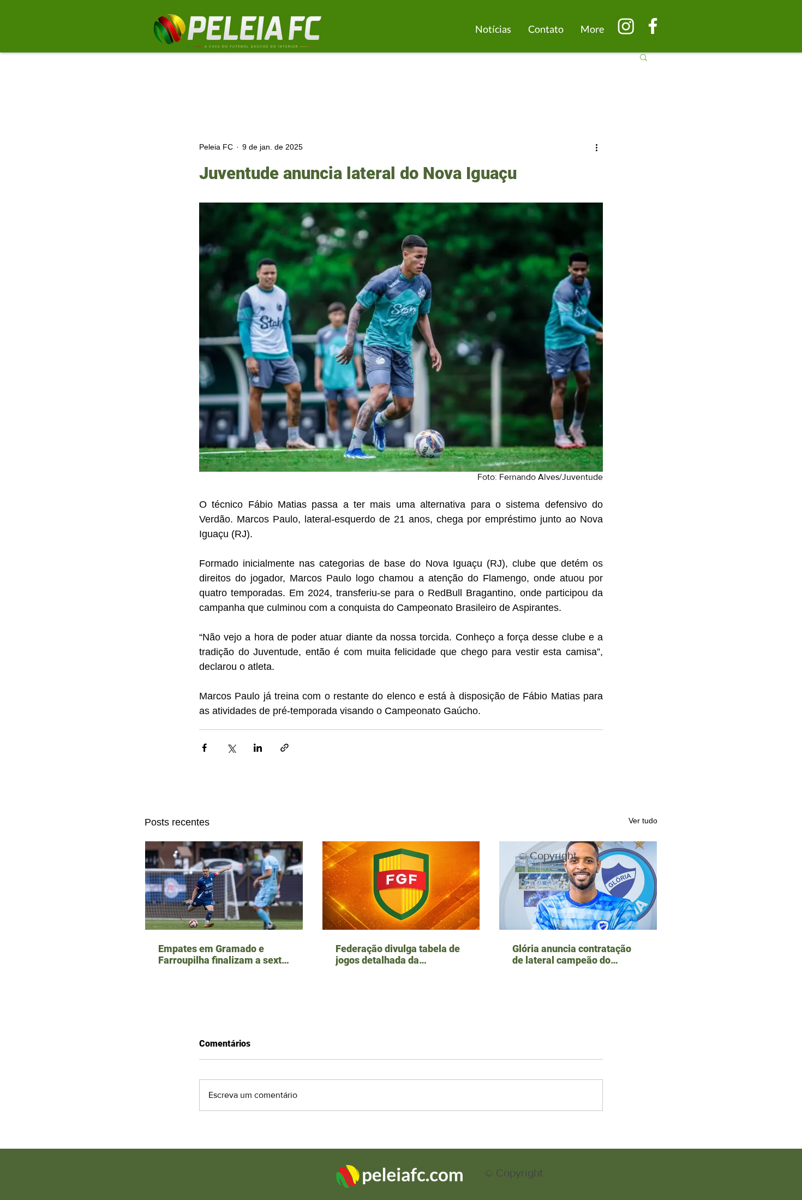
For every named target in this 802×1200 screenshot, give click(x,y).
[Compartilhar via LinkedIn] (258, 747)
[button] (643, 56)
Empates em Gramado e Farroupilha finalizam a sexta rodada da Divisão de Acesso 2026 (222, 954)
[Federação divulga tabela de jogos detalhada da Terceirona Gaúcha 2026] (401, 885)
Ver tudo (643, 820)
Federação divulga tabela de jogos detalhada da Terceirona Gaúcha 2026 (398, 954)
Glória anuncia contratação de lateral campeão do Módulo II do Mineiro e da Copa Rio (571, 954)
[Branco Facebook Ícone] (652, 26)
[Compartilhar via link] (284, 747)
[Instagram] (626, 26)
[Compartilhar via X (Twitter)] (231, 747)
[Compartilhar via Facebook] (204, 747)
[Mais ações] (596, 146)
